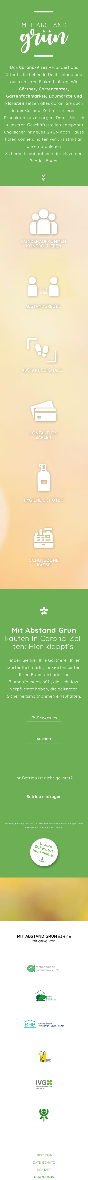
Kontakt (44, 1170)
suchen (44, 738)
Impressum (44, 1155)
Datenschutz (44, 1162)
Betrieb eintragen (44, 796)
